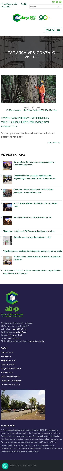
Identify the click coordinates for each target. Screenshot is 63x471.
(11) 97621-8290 (20, 332)
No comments (15, 110)
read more (52, 142)
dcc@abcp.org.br (10, 4)
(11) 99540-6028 (15, 335)
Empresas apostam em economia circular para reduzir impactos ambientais (25, 122)
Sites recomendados (10, 377)
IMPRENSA (43, 110)
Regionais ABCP (8, 360)
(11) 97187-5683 (13, 338)
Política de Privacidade (11, 381)
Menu (50, 29)
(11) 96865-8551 (19, 329)
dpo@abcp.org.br (36, 341)
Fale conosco (7, 372)
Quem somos (7, 352)
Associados (6, 356)
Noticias (53, 110)
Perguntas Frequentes (11, 368)
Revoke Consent (5, 466)
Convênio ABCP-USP (10, 385)
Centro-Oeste (32, 110)
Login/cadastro (8, 364)
